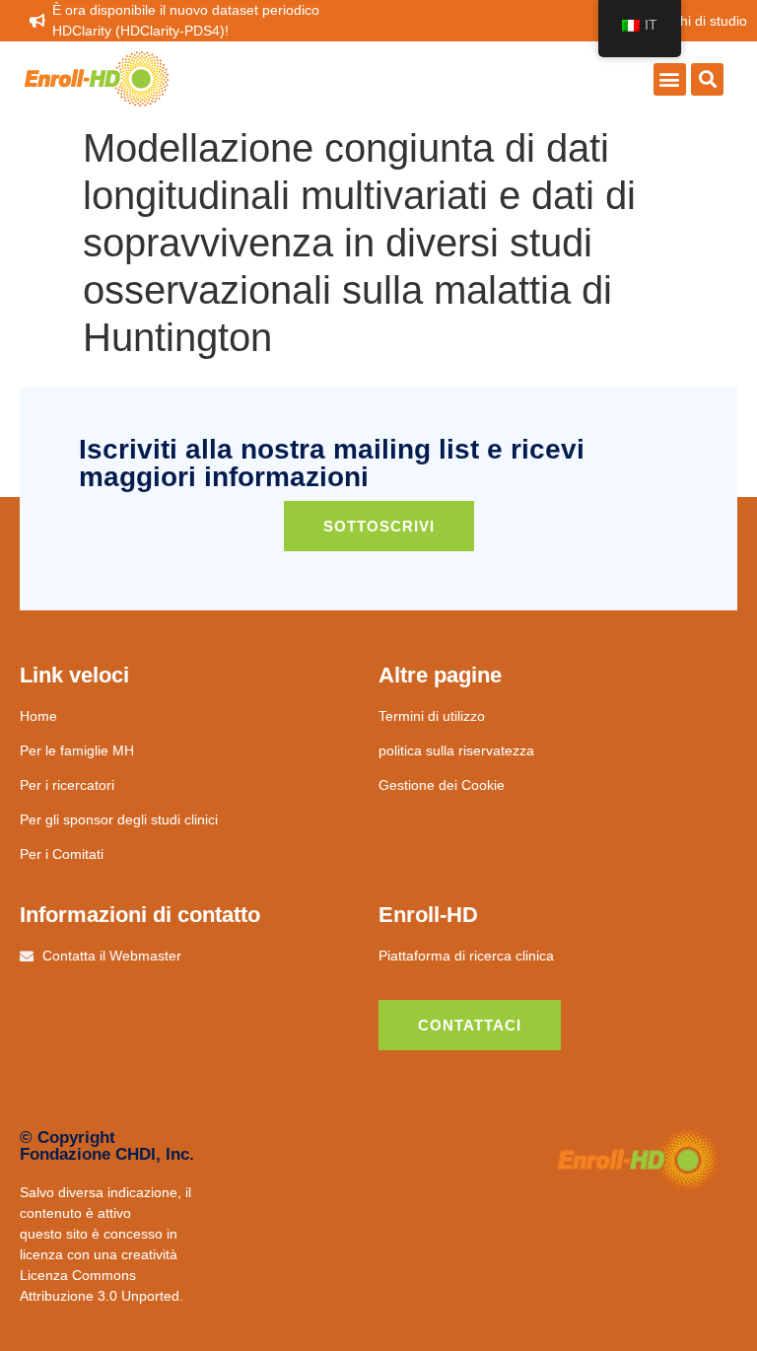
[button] (670, 79)
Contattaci (469, 1025)
